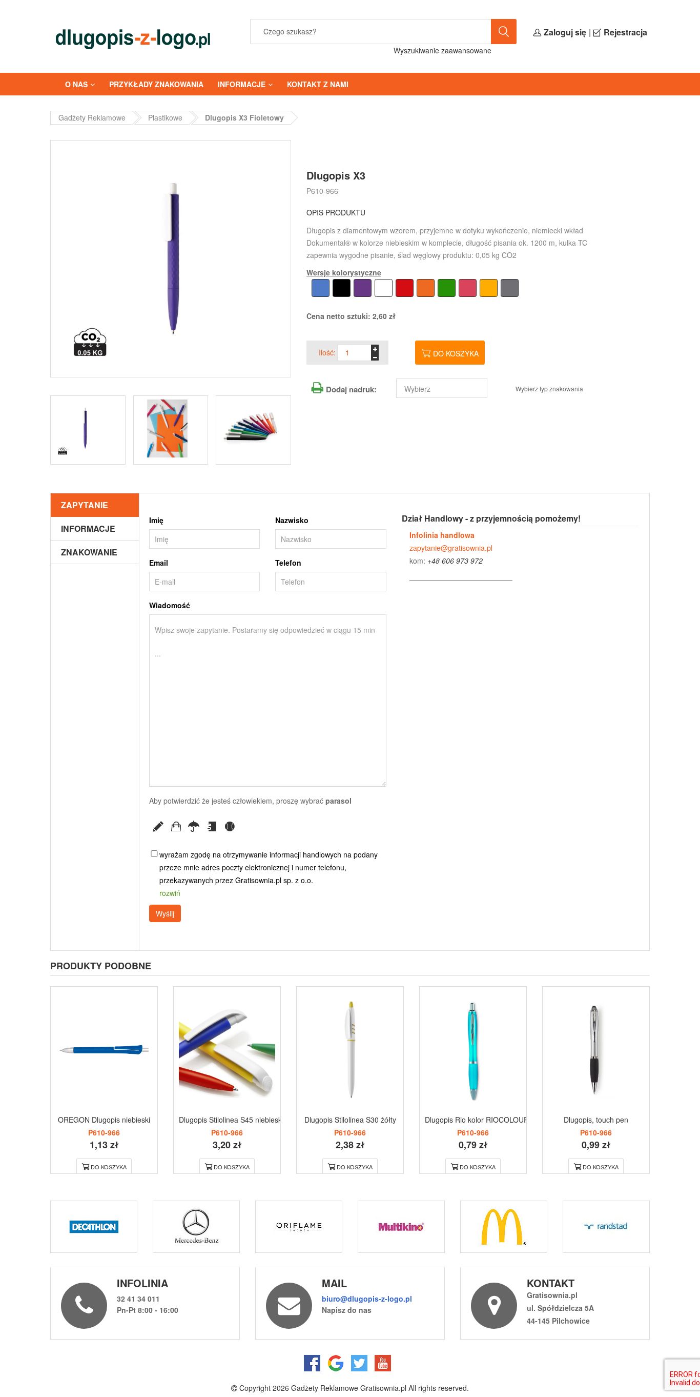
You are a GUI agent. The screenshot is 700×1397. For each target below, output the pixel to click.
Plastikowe (165, 117)
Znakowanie (89, 552)
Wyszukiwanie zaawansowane (442, 50)
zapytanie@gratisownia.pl (450, 548)
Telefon (288, 562)
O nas (76, 84)
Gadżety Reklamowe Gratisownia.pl (348, 1388)
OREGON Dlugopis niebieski (104, 1119)
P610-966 (322, 191)
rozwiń (169, 893)
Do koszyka (456, 353)
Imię (156, 520)
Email (158, 562)
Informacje (241, 84)
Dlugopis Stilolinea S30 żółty (350, 1119)
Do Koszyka (109, 1167)
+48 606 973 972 (455, 560)
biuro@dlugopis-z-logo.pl (367, 1298)
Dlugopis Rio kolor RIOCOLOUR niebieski (492, 1119)
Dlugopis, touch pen (596, 1119)
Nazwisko (291, 520)
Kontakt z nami (317, 84)
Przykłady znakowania (156, 84)
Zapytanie (84, 505)
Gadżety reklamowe (92, 117)
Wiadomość (169, 605)
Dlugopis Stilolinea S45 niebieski (231, 1119)
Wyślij (165, 913)
